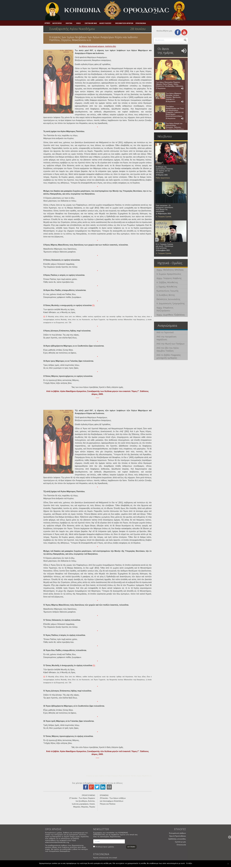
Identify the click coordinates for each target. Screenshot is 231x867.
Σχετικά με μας (91, 23)
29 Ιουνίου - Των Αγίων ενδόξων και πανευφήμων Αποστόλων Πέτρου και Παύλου (113, 801)
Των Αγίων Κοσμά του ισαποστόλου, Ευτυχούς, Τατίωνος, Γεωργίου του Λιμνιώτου (175, 126)
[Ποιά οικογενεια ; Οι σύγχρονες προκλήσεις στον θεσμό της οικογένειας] (170, 192)
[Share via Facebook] (85, 787)
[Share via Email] (109, 787)
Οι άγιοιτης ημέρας (165, 50)
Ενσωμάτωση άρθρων (124, 23)
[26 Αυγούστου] (160, 95)
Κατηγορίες (57, 23)
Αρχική (47, 23)
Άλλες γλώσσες (105, 23)
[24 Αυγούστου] (160, 125)
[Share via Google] (91, 787)
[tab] (171, 270)
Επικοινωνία (141, 23)
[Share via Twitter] (97, 787)
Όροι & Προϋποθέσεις (177, 836)
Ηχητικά (69, 23)
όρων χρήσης (108, 847)
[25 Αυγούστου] (160, 108)
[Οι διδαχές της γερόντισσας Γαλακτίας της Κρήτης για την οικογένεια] (170, 153)
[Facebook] (178, 32)
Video (78, 23)
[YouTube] (184, 32)
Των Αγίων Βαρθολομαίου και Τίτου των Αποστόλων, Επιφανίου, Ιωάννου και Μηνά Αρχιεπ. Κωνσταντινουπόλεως (175, 111)
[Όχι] (228, 863)
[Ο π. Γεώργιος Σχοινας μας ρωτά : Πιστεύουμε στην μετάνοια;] (170, 231)
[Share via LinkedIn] (102, 787)
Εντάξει (189, 863)
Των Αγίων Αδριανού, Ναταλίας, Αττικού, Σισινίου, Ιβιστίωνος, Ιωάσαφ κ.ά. (174, 96)
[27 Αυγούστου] (170, 70)
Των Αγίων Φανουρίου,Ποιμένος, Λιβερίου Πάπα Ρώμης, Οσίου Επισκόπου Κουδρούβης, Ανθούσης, (170, 84)
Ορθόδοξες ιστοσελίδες (177, 839)
